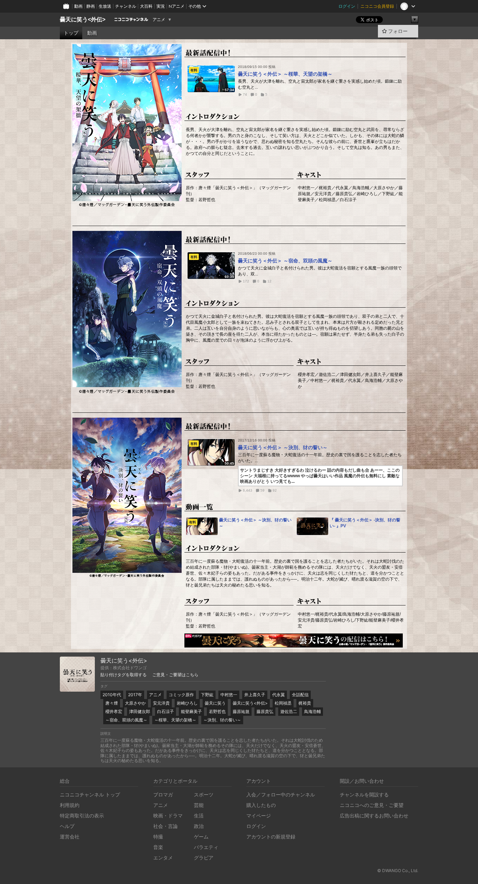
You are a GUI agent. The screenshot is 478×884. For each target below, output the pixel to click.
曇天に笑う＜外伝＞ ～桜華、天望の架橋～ (285, 74)
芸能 (199, 805)
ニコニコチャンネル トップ (90, 794)
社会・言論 (165, 826)
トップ (71, 33)
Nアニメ (176, 6)
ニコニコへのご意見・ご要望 (371, 805)
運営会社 (69, 837)
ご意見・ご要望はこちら (175, 675)
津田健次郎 (139, 711)
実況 (160, 6)
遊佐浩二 (288, 711)
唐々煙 (111, 703)
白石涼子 (165, 711)
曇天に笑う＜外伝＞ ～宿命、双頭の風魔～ (285, 260)
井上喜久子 (254, 694)
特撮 (158, 837)
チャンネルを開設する (364, 794)
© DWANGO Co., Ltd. (397, 870)
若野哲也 (217, 711)
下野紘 (207, 694)
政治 (199, 826)
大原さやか (135, 703)
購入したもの (261, 805)
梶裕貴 (304, 703)
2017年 (135, 694)
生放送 (105, 6)
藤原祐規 (241, 711)
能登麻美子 (191, 711)
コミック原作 (181, 694)
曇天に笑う (215, 703)
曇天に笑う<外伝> (82, 19)
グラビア (203, 858)
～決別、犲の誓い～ (222, 719)
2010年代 (112, 694)
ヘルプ (67, 826)
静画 (90, 6)
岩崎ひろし (187, 703)
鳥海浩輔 (312, 711)
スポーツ (203, 794)
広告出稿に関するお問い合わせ (374, 815)
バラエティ (206, 847)
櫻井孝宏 (113, 711)
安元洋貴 (161, 703)
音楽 (158, 847)
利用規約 (69, 805)
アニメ (159, 19)
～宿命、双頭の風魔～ (126, 719)
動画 (78, 6)
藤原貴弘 (264, 711)
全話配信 (300, 694)
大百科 (146, 6)
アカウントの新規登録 (270, 837)
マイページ (258, 815)
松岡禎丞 (283, 703)
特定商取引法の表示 (82, 815)
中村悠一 (228, 694)
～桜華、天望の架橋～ (175, 719)
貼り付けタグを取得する (123, 675)
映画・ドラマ (168, 815)
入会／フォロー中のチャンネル (280, 794)
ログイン (346, 6)
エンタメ (163, 858)
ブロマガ (163, 794)
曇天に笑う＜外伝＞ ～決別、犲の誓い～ (283, 447)
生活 (199, 815)
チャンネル (125, 6)
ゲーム (201, 837)
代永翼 (278, 694)
